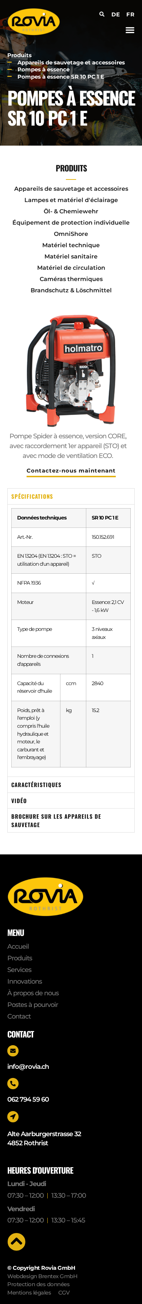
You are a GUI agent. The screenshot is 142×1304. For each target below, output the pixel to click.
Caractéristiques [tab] (36, 785)
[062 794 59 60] (13, 1083)
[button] (130, 30)
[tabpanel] (71, 640)
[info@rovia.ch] (13, 1050)
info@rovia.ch (28, 1067)
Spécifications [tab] (32, 496)
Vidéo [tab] (19, 801)
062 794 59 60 (28, 1099)
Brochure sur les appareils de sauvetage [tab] (56, 820)
